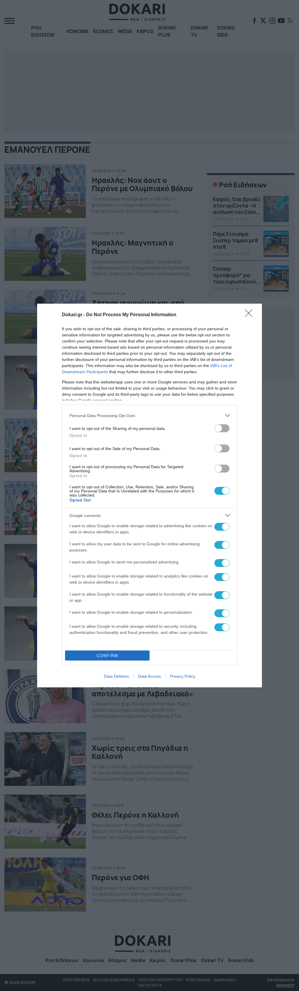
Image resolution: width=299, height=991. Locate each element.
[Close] (250, 315)
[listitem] (149, 415)
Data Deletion (116, 676)
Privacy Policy (182, 676)
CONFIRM (107, 655)
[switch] (222, 428)
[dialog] (149, 495)
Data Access (149, 676)
